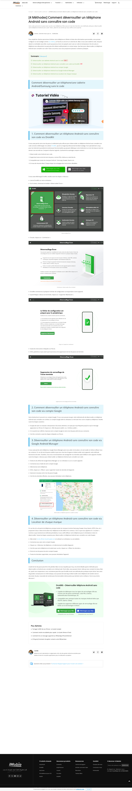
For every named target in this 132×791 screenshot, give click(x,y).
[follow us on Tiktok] (20, 776)
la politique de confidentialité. (120, 771)
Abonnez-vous (125, 765)
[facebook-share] (97, 33)
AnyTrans (41, 770)
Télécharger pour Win (67, 611)
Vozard (58, 770)
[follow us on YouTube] (15, 776)
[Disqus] (66, 691)
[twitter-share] (93, 33)
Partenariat (96, 770)
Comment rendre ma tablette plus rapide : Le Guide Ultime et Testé (51, 632)
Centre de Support (80, 764)
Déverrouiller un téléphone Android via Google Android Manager (53, 70)
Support (114, 2)
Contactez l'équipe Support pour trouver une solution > (67, 664)
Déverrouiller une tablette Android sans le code (49, 60)
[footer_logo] (15, 767)
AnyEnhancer (60, 767)
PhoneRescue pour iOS (45, 773)
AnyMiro (59, 776)
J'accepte (89, 789)
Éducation (78, 770)
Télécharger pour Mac (87, 611)
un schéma (52, 42)
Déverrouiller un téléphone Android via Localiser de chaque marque (55, 74)
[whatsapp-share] (101, 33)
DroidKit (53, 146)
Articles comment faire (81, 767)
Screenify (59, 764)
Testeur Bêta (78, 773)
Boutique (99, 2)
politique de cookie (80, 789)
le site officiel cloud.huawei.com (46, 539)
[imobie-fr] (20, 3)
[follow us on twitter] (12, 776)
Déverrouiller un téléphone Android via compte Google (50, 67)
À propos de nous (97, 764)
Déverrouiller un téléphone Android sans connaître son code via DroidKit (57, 64)
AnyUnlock (42, 764)
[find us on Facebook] (9, 776)
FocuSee (59, 773)
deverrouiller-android (40, 12)
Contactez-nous (97, 767)
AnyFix (41, 776)
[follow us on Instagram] (18, 776)
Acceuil (31, 12)
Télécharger (106, 2)
